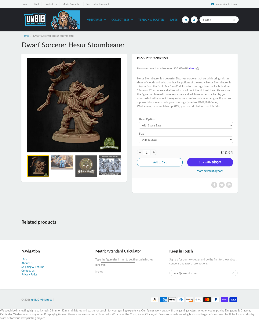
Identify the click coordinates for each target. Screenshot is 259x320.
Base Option (147, 119)
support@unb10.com (226, 3)
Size (141, 133)
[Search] (234, 20)
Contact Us (51, 3)
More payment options (210, 171)
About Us (26, 263)
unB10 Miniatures (41, 299)
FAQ (36, 3)
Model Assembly (72, 3)
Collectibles (120, 19)
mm (97, 264)
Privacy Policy (29, 274)
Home (24, 3)
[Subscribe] (233, 273)
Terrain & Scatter (151, 19)
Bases (174, 19)
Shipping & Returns (32, 266)
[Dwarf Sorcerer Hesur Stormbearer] (74, 105)
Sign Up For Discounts (98, 3)
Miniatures (95, 19)
